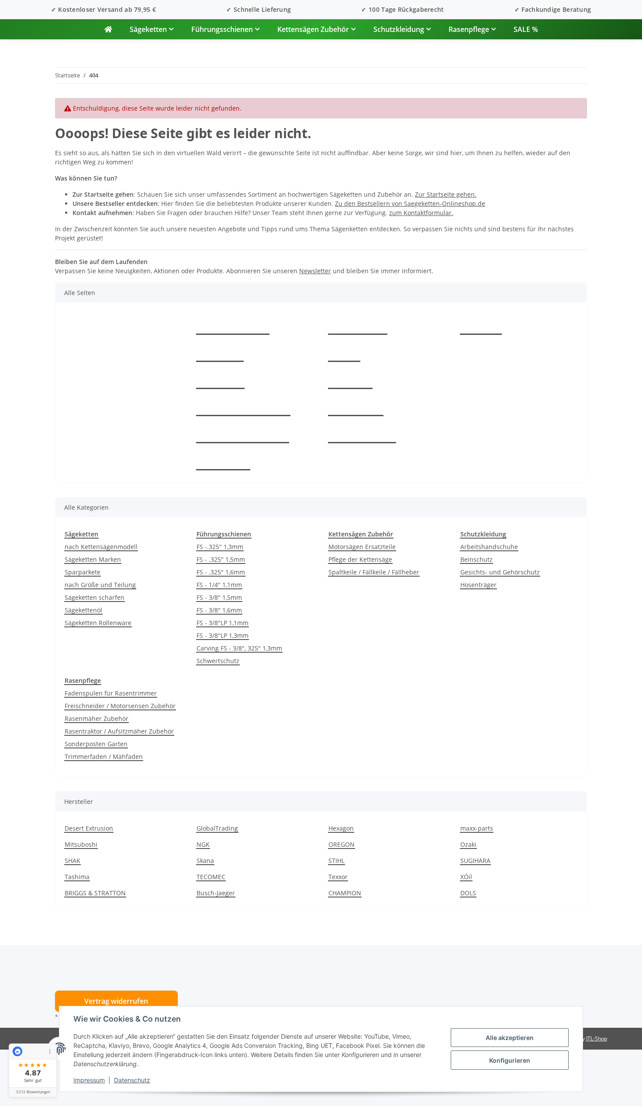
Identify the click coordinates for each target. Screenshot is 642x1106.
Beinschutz (476, 559)
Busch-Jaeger (216, 893)
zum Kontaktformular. (421, 213)
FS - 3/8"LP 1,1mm (223, 623)
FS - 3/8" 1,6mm (219, 610)
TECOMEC (211, 877)
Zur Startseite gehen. (445, 194)
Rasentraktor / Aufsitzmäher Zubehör (119, 731)
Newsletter (315, 271)
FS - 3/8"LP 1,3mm (223, 635)
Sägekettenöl (83, 610)
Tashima (77, 877)
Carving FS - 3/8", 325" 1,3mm (239, 648)
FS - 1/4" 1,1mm (219, 585)
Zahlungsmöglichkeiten (243, 406)
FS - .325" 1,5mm (221, 559)
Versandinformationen (242, 433)
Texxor (338, 877)
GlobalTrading (217, 828)
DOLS (468, 893)
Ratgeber (220, 352)
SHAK (72, 860)
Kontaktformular (233, 325)
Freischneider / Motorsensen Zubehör (120, 706)
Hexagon (341, 828)
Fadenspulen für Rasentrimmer (111, 693)
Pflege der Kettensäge (360, 559)
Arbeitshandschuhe (489, 547)
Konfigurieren (509, 1060)
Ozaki (468, 844)
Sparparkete (82, 572)
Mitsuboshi (81, 844)
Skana (205, 860)
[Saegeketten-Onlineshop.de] (108, 29)
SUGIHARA (475, 860)
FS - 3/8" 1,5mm (219, 597)
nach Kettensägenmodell (101, 547)
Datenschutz (132, 1080)
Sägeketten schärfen (94, 597)
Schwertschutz (218, 661)
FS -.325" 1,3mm (220, 547)
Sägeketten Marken (93, 559)
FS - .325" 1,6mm (221, 572)
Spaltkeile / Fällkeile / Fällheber (373, 572)
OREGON (341, 844)
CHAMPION (344, 893)
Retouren (220, 379)
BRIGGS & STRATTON (95, 893)
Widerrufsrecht (362, 433)
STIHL (336, 860)
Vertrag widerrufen (116, 1001)
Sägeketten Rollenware (98, 623)
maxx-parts (476, 828)
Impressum (89, 1080)
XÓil (466, 877)
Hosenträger (478, 585)
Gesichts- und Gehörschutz (500, 572)
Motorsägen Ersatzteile (362, 547)
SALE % (526, 29)
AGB (344, 352)
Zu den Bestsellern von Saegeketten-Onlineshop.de (410, 203)
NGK (203, 844)
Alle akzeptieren (510, 1037)
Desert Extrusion (89, 828)
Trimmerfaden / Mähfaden (104, 756)
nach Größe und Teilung (100, 585)
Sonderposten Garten (96, 744)
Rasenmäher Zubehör (96, 718)
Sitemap (350, 379)
